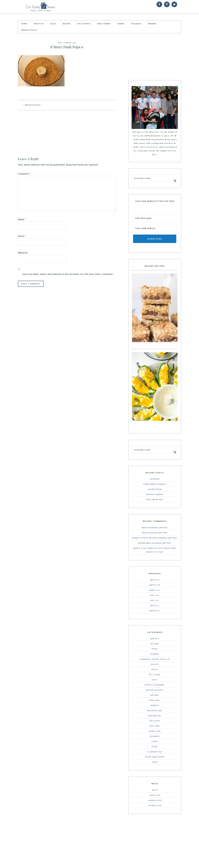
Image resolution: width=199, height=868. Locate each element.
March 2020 (154, 585)
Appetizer (154, 638)
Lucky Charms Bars (154, 499)
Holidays (155, 705)
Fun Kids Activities (154, 690)
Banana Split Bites (159, 527)
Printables (155, 736)
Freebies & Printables (155, 684)
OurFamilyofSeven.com (41, 7)
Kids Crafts (155, 726)
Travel (154, 762)
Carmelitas (155, 479)
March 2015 (154, 610)
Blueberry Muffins (154, 494)
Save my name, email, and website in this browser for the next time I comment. (68, 274)
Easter (154, 679)
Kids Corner (154, 720)
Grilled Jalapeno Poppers (154, 484)
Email (22, 236)
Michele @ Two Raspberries (145, 548)
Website (23, 252)
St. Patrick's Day (154, 751)
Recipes (154, 741)
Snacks (155, 746)
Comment (24, 173)
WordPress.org (154, 805)
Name (22, 219)
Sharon (144, 527)
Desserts (155, 664)
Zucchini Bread (155, 489)
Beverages (154, 643)
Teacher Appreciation (154, 756)
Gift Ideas (154, 695)
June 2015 (154, 595)
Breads (155, 648)
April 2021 (155, 579)
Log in (154, 790)
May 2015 (154, 600)
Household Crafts (154, 710)
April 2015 (155, 605)
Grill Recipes (154, 700)
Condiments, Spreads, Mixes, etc (155, 659)
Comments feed (155, 800)
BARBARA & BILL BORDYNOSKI (144, 537)
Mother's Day (155, 731)
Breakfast (154, 654)
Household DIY (154, 715)
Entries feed (154, 795)
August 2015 (154, 590)
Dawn (144, 532)
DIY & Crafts (154, 674)
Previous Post (33, 105)
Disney (155, 669)
